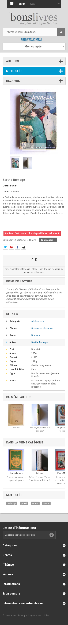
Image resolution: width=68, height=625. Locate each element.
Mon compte (11, 594)
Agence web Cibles (39, 615)
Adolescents (37, 321)
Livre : (6, 191)
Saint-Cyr (11, 503)
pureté (24, 503)
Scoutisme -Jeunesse (42, 328)
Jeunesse (16, 427)
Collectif (40, 473)
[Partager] (17, 247)
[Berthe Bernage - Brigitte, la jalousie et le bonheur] (40, 415)
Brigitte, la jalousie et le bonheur (40, 429)
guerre (46, 503)
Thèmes (8, 565)
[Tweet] (5, 247)
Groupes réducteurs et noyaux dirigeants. (16, 479)
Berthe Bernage (39, 342)
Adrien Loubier (16, 473)
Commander (47, 240)
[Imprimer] (23, 247)
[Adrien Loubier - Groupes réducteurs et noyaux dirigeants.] (16, 460)
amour (35, 503)
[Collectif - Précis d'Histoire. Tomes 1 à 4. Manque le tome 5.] (40, 460)
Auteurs (12, 61)
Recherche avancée (31, 38)
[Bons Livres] (34, 18)
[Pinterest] (11, 247)
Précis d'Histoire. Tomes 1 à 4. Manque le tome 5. (40, 479)
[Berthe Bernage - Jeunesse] (15, 163)
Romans (35, 335)
